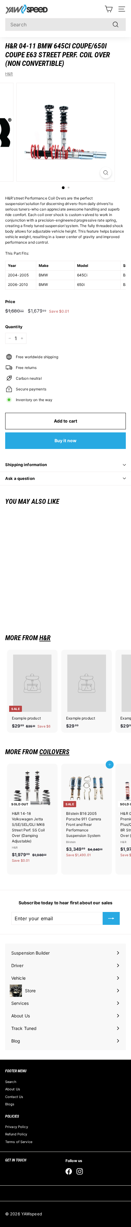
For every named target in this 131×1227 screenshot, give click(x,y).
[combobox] (65, 24)
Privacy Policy (16, 1127)
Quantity (14, 326)
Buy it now (65, 440)
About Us (12, 1089)
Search (10, 1082)
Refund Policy (16, 1134)
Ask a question (20, 478)
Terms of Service (18, 1142)
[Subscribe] (111, 918)
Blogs (10, 1104)
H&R (9, 73)
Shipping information (26, 464)
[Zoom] (105, 172)
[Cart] (108, 9)
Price (10, 301)
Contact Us (14, 1097)
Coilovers (54, 752)
